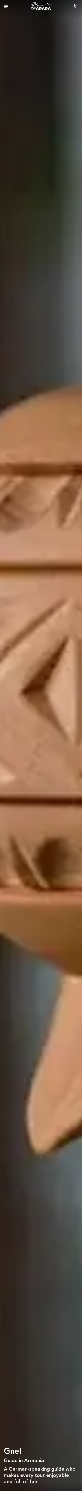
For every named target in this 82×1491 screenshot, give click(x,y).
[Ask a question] (76, 6)
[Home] (41, 6)
